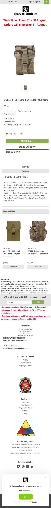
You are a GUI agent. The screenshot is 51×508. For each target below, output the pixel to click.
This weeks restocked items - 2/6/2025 (25, 447)
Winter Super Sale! (25, 450)
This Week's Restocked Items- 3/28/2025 (25, 445)
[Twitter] (14, 152)
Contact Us (25, 411)
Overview (25, 167)
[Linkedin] (17, 152)
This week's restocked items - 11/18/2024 (25, 453)
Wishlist (25, 360)
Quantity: (9, 134)
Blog (25, 413)
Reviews (25, 171)
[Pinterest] (20, 152)
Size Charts (25, 405)
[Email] (9, 152)
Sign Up (37, 2)
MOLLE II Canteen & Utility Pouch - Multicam (37, 252)
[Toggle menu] (3, 3)
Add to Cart (13, 267)
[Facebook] (7, 152)
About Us (25, 402)
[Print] (12, 152)
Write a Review (9, 114)
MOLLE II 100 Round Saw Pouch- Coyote (11, 252)
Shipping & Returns (25, 366)
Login (30, 2)
